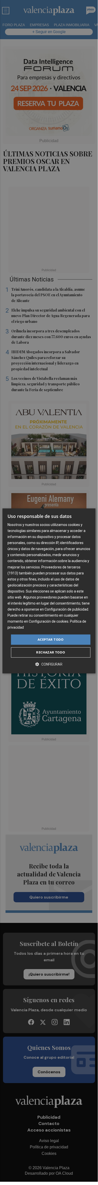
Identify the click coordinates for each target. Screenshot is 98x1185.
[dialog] (49, 591)
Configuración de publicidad (66, 609)
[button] (48, 664)
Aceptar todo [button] (51, 639)
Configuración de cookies (48, 622)
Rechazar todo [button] (50, 652)
